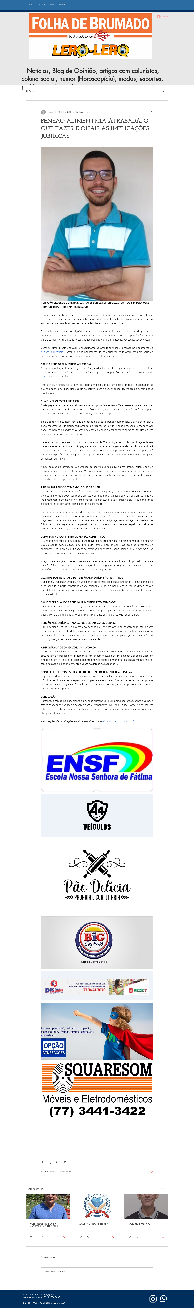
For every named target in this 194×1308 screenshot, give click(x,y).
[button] (164, 91)
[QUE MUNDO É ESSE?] (97, 1206)
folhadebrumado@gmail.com (44, 1294)
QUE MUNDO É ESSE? (93, 1224)
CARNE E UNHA (139, 1224)
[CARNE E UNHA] (146, 1206)
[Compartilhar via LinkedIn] (57, 1162)
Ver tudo (164, 1188)
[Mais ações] (151, 112)
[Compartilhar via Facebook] (42, 1162)
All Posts (30, 91)
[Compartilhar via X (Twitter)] (49, 1162)
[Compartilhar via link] (64, 1162)
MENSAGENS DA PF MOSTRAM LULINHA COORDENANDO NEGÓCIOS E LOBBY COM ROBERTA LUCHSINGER (47, 1225)
